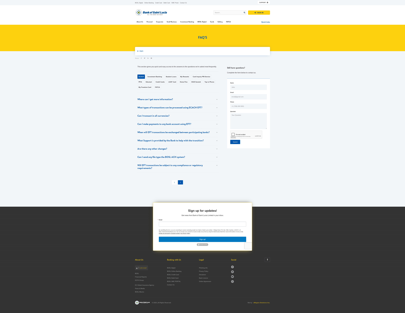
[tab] (141, 77)
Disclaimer (202, 274)
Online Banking (149, 3)
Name (232, 83)
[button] (264, 2)
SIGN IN (259, 13)
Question (233, 111)
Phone (232, 102)
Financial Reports (141, 277)
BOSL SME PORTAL (174, 281)
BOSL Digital (139, 3)
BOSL (137, 273)
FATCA (228, 22)
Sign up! (202, 239)
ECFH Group (139, 280)
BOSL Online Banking (174, 271)
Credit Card (158, 3)
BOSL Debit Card (172, 278)
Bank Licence (203, 278)
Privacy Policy (203, 271)
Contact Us (183, 3)
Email (232, 92)
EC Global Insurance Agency (144, 285)
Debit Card (166, 3)
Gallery (220, 22)
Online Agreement (205, 281)
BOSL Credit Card (173, 274)
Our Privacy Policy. (185, 233)
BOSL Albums (139, 292)
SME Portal (174, 3)
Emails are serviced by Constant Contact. (169, 233)
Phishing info (203, 268)
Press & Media (140, 288)
